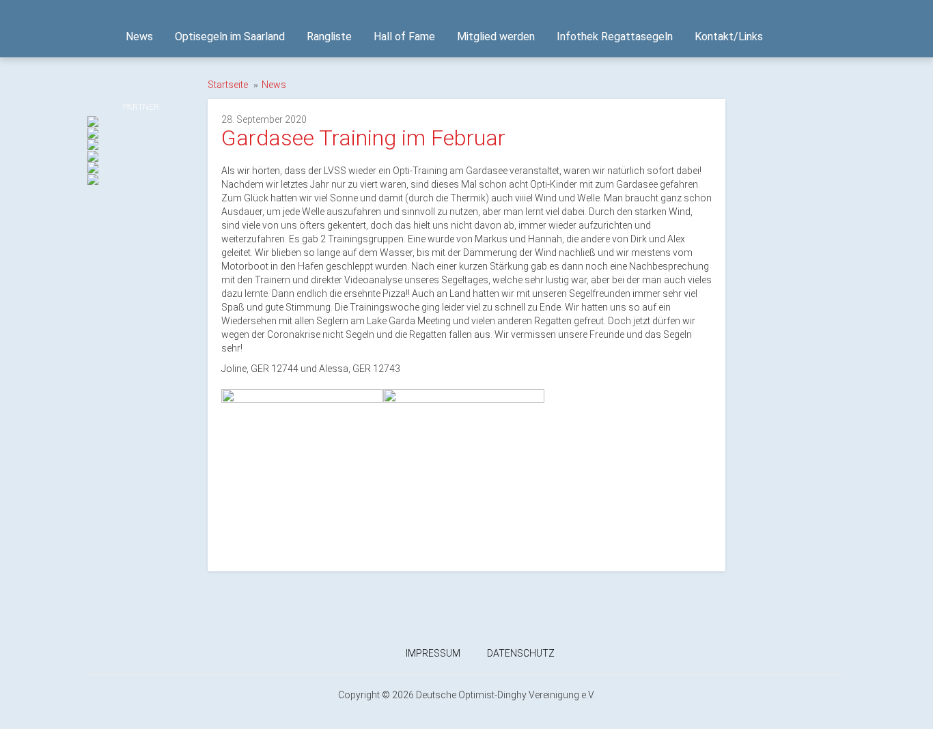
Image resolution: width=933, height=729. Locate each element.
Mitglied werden (496, 36)
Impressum (433, 653)
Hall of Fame (404, 36)
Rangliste (329, 36)
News (139, 36)
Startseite (228, 84)
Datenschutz (521, 653)
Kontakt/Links (729, 36)
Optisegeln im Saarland (230, 36)
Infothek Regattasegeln (615, 36)
